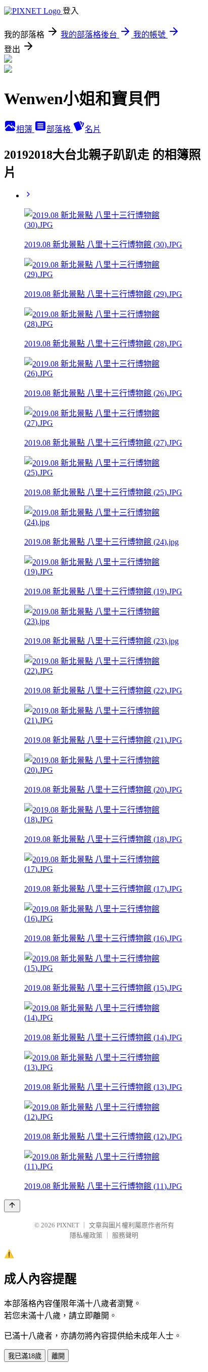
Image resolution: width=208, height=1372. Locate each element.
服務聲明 (125, 1235)
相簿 (25, 129)
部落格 (59, 129)
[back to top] (12, 1206)
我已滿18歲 (24, 1356)
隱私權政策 (86, 1235)
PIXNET (68, 1225)
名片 (93, 129)
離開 (58, 1356)
